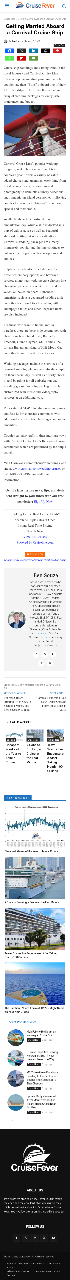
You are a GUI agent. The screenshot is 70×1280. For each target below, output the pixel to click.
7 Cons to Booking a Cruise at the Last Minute (34, 753)
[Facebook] (9, 51)
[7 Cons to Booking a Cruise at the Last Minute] (35, 735)
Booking (11, 740)
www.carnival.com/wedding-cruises (37, 468)
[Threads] (45, 51)
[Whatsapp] (9, 58)
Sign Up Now (43, 501)
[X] (21, 51)
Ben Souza (17, 41)
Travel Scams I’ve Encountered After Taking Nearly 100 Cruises (55, 758)
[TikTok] (41, 663)
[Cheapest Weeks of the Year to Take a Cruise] (14, 735)
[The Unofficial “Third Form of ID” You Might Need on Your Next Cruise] (35, 983)
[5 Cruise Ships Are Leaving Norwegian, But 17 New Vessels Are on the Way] (15, 1058)
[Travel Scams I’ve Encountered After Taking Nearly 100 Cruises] (55, 735)
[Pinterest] (57, 51)
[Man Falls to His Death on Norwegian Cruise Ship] (15, 1037)
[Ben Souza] (6, 41)
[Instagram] (44, 654)
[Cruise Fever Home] (35, 5)
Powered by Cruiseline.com (35, 542)
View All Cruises (35, 536)
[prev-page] (6, 1120)
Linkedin (46, 637)
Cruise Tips (9, 18)
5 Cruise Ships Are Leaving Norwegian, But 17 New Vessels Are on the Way (42, 1056)
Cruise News (34, 1040)
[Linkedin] (33, 51)
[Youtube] (53, 1237)
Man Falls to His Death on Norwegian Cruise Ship (35, 560)
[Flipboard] (21, 58)
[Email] (33, 58)
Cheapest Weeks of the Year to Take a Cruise (13, 753)
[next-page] (12, 1120)
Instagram (42, 633)
